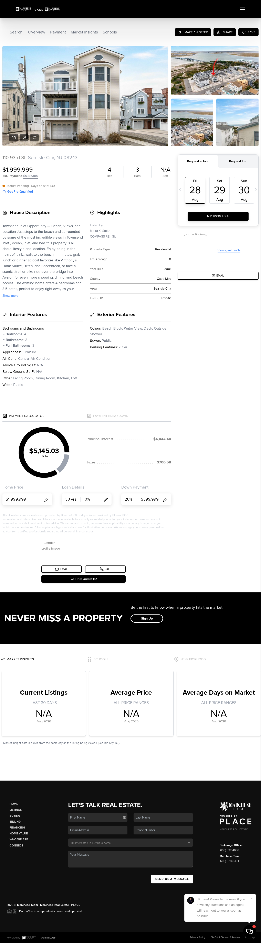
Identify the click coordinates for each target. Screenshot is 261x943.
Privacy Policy (197, 937)
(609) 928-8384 (229, 861)
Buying (15, 815)
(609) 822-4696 (229, 850)
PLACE (75, 905)
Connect (16, 845)
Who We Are (19, 839)
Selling (15, 821)
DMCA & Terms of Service (225, 937)
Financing (17, 827)
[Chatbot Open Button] (249, 931)
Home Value (19, 833)
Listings (16, 810)
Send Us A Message (172, 879)
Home (14, 804)
